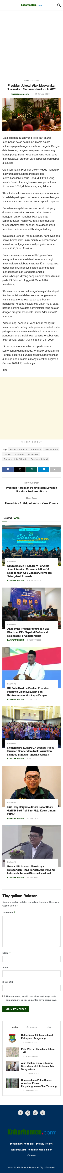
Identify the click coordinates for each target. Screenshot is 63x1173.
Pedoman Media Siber (40, 1149)
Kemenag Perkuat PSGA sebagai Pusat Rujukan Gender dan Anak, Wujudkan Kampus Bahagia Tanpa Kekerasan (30, 751)
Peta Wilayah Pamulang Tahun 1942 (38, 1050)
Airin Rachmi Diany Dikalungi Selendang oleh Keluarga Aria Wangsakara (37, 1066)
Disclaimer (16, 1143)
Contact (31, 1155)
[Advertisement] (31, 42)
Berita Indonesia (18, 449)
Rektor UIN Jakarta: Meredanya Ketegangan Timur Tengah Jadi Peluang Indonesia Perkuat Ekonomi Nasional (31, 870)
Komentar (8, 912)
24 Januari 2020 (42, 93)
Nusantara (33, 454)
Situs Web (8, 981)
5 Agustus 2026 (34, 640)
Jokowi (7, 454)
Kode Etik (29, 1143)
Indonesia (36, 449)
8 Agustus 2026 (34, 581)
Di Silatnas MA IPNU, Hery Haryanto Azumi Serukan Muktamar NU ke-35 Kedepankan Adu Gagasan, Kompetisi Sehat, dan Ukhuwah (29, 571)
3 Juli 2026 (32, 759)
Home (26, 80)
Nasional (35, 80)
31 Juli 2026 (32, 699)
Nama (6, 952)
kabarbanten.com (20, 93)
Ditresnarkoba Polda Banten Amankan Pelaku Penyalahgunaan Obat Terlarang (39, 1083)
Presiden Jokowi (39, 459)
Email (6, 967)
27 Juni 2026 (32, 818)
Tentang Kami (18, 1149)
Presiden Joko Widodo (15, 459)
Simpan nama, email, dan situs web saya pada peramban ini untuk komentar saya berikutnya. (31, 998)
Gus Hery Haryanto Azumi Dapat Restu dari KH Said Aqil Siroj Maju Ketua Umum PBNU (31, 810)
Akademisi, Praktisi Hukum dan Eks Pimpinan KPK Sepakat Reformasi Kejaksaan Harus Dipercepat (28, 632)
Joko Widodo (51, 449)
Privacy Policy (44, 1143)
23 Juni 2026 (32, 878)
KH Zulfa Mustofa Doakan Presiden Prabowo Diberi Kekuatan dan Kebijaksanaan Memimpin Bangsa (28, 691)
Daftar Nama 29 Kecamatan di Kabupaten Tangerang (37, 1036)
